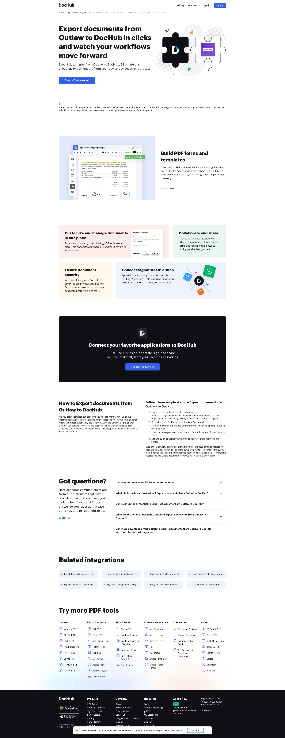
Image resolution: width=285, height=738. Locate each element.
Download (211, 664)
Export (209, 658)
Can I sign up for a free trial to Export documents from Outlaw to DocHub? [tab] (160, 504)
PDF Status (154, 652)
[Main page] (66, 5)
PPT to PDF (69, 652)
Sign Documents (95, 711)
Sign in (206, 5)
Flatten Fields (98, 646)
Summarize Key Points (185, 642)
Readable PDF (213, 646)
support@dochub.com (210, 698)
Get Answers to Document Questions (185, 653)
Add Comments (156, 629)
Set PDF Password (215, 641)
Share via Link (156, 635)
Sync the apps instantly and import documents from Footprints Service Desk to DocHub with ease (124, 574)
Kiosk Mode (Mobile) (126, 657)
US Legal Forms (152, 714)
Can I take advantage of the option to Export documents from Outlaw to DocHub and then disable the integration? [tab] (163, 531)
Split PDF (96, 652)
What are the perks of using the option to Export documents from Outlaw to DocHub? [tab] (161, 516)
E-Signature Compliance (127, 718)
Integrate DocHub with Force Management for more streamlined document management (166, 584)
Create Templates (158, 658)
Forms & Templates (97, 707)
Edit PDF (96, 629)
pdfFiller (148, 711)
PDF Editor (92, 704)
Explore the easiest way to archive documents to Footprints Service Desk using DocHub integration (81, 584)
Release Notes (123, 725)
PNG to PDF (70, 641)
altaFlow (148, 721)
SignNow (148, 718)
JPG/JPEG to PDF (72, 646)
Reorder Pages (99, 670)
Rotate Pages (99, 664)
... (177, 730)
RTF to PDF (69, 670)
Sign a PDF (126, 629)
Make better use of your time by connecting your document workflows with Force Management (209, 584)
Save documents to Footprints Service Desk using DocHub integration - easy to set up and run (166, 574)
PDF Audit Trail (213, 629)
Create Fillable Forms (156, 666)
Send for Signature (130, 635)
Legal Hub (120, 714)
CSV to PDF (69, 658)
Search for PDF (213, 652)
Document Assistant (188, 629)
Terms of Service (124, 707)
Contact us (65, 517)
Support (119, 721)
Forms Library (94, 721)
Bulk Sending (127, 665)
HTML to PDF (70, 664)
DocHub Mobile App (154, 707)
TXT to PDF (69, 635)
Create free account (77, 80)
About (119, 704)
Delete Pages (98, 676)
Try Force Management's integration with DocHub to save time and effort (124, 584)
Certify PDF (211, 635)
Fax (151, 646)
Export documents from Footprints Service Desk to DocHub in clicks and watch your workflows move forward (209, 574)
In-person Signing (129, 650)
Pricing (180, 5)
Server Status (93, 714)
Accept (195, 730)
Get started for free (142, 367)
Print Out (210, 670)
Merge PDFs (98, 658)
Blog (146, 704)
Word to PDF (70, 629)
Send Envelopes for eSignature (130, 642)
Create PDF (98, 635)
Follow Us (208, 710)
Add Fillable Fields (100, 641)
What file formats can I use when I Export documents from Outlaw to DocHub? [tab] (162, 493)
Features (192, 5)
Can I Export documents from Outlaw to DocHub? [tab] (145, 482)
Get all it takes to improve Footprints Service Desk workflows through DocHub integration (81, 574)
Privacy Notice (123, 711)
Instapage (149, 725)
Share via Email (156, 641)
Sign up (220, 5)
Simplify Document (187, 635)
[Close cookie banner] (209, 729)
